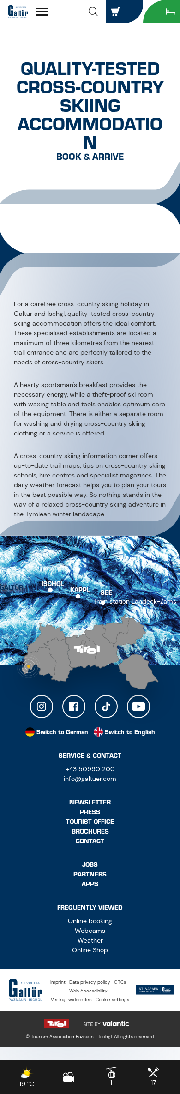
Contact (90, 841)
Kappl (80, 590)
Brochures (90, 831)
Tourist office (90, 822)
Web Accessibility (88, 991)
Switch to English (130, 732)
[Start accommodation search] (161, 11)
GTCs (120, 982)
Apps (90, 884)
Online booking (90, 921)
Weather (90, 940)
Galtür (11, 587)
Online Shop (90, 950)
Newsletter (90, 802)
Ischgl (53, 583)
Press (90, 812)
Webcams (90, 930)
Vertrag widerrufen (71, 1000)
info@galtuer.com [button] (90, 778)
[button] (93, 11)
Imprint (58, 982)
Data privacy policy (89, 982)
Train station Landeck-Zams (134, 601)
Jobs (90, 864)
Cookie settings (112, 1000)
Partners (90, 874)
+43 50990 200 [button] (90, 769)
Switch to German (62, 732)
